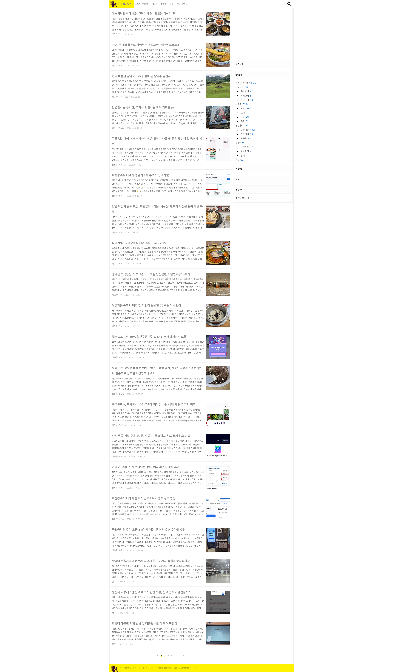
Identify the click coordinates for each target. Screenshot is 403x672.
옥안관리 (247, 100)
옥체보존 (242, 87)
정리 (245, 156)
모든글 (137, 4)
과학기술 (248, 130)
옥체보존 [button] (145, 4)
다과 (245, 117)
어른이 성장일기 (122, 4)
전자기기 (247, 134)
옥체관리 (247, 91)
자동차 (246, 138)
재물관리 (247, 151)
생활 (241, 143)
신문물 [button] (164, 4)
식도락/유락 (117, 97)
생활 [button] (172, 4)
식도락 (242, 104)
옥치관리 (246, 96)
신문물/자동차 (118, 128)
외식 (246, 109)
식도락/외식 (117, 34)
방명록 (184, 4)
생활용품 (247, 147)
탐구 (178, 4)
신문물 (242, 125)
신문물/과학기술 (119, 165)
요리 (245, 113)
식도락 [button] (155, 4)
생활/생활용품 (118, 394)
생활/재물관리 (118, 196)
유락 (245, 121)
